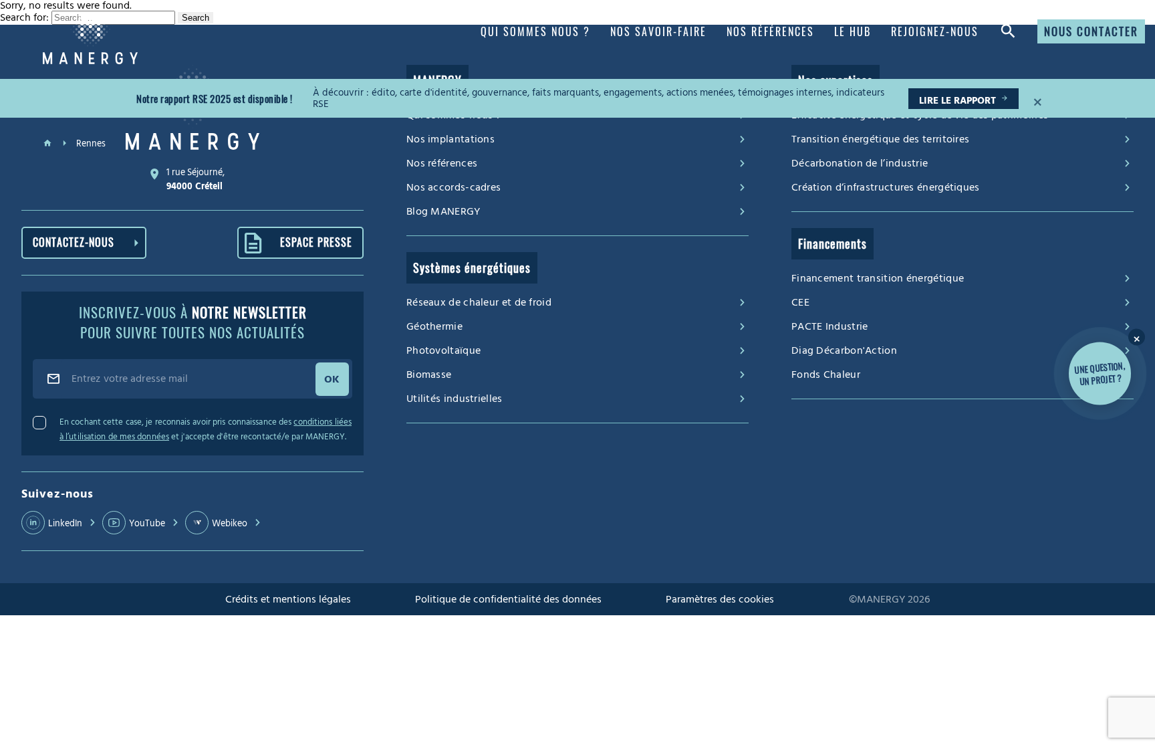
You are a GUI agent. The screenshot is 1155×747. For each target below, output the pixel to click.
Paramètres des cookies (720, 599)
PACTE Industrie (829, 326)
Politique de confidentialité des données (508, 599)
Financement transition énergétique (877, 278)
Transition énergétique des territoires (880, 139)
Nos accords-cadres (453, 187)
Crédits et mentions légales (288, 599)
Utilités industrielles (454, 398)
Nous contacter (1091, 31)
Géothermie (434, 326)
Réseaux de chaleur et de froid (478, 302)
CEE (800, 302)
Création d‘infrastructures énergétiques (885, 187)
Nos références (441, 163)
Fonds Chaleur (825, 374)
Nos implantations (450, 139)
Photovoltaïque (443, 350)
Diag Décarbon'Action (844, 350)
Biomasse (428, 374)
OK (332, 379)
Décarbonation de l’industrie (859, 163)
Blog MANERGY (443, 211)
